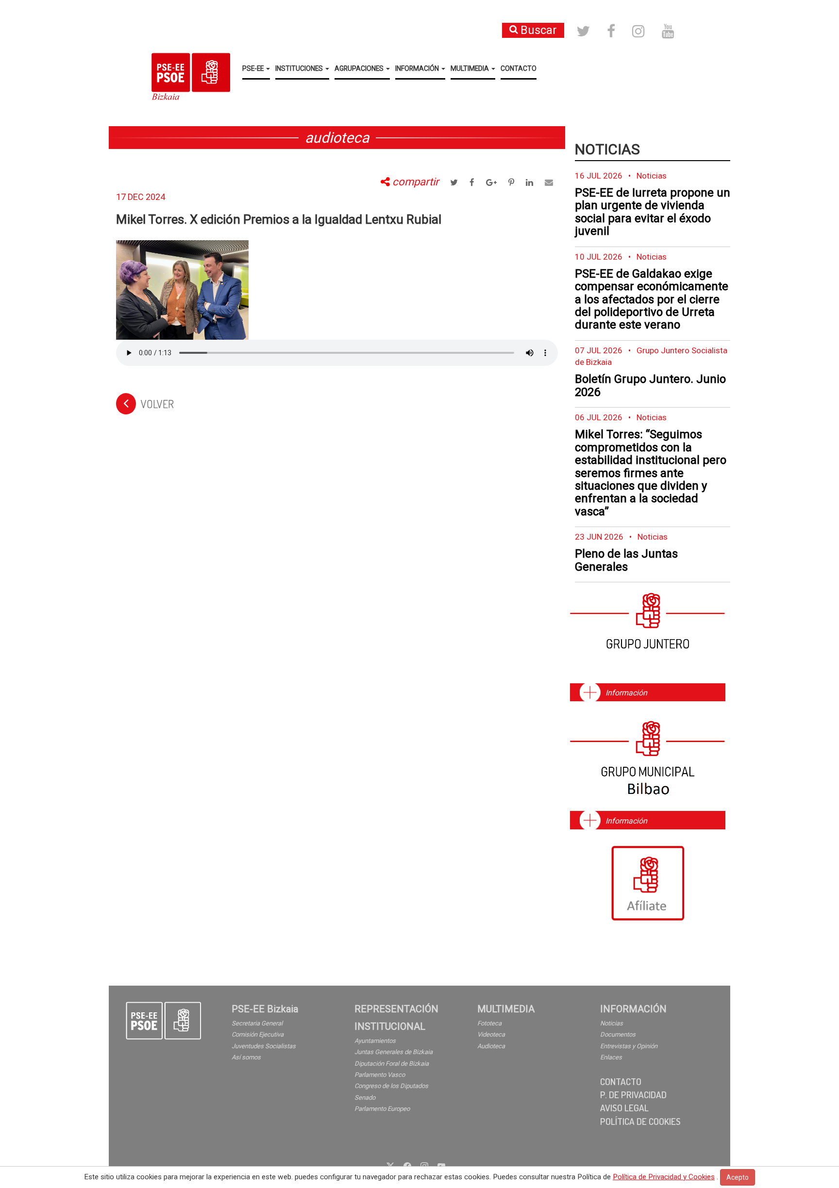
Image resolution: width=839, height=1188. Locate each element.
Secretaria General (257, 1023)
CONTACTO (519, 68)
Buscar (538, 30)
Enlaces (611, 1057)
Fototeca (489, 1023)
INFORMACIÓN (633, 1009)
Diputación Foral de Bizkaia (391, 1063)
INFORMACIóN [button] (417, 68)
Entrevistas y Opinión (628, 1046)
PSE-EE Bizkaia (265, 1009)
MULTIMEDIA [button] (470, 68)
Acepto (737, 1177)
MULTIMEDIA (506, 1009)
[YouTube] (441, 1165)
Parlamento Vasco (379, 1074)
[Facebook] (407, 1165)
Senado (364, 1097)
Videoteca (491, 1034)
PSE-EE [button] (253, 68)
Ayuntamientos (375, 1040)
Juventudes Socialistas (264, 1046)
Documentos (618, 1034)
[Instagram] (424, 1165)
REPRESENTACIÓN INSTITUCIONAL (396, 1017)
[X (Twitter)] (390, 1165)
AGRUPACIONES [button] (360, 68)
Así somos (246, 1057)
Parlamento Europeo (382, 1108)
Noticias (607, 149)
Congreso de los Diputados (391, 1085)
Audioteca (491, 1046)
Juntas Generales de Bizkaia (393, 1052)
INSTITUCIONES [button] (299, 68)
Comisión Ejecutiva (258, 1034)
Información (626, 692)
